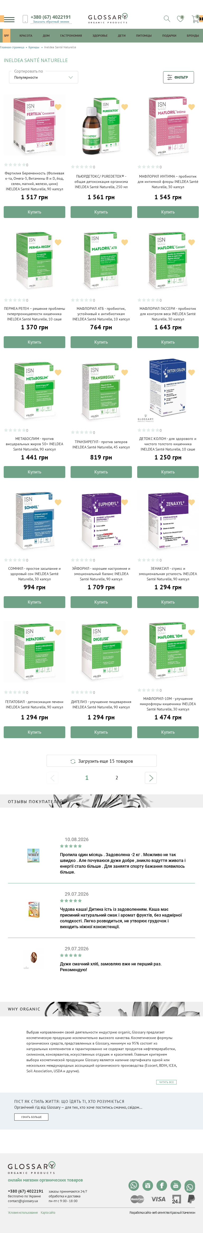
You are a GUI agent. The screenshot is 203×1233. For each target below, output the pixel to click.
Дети (122, 35)
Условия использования (23, 1212)
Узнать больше (31, 1117)
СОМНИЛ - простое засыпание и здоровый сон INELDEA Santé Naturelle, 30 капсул (34, 573)
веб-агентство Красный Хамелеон (173, 1212)
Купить (34, 212)
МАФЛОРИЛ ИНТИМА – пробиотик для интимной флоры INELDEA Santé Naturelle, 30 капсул (168, 181)
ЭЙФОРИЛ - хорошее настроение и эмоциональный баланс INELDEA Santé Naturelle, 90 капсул (101, 573)
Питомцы (144, 35)
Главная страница (12, 47)
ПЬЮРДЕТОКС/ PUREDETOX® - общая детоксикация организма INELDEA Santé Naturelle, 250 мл (101, 181)
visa (158, 1199)
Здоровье (100, 35)
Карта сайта (48, 1212)
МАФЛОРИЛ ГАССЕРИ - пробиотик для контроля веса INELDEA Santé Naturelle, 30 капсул (168, 313)
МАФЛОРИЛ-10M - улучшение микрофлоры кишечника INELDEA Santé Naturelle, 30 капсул (168, 704)
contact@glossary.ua (23, 1201)
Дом (46, 35)
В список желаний (58, 107)
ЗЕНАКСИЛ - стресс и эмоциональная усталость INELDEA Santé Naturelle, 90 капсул (168, 573)
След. (151, 778)
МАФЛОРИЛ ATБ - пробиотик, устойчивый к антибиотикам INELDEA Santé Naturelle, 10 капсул (101, 313)
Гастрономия (71, 35)
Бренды (193, 35)
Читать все (166, 1082)
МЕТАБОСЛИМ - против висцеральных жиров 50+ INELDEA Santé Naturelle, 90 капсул (34, 444)
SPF (6, 35)
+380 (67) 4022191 (51, 17)
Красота (26, 35)
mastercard (137, 1199)
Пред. (52, 778)
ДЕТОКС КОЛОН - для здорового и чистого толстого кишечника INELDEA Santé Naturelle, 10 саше (167, 444)
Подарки (169, 35)
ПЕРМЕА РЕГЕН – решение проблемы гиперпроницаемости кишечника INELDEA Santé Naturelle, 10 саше (34, 313)
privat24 (176, 1199)
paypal (191, 1199)
